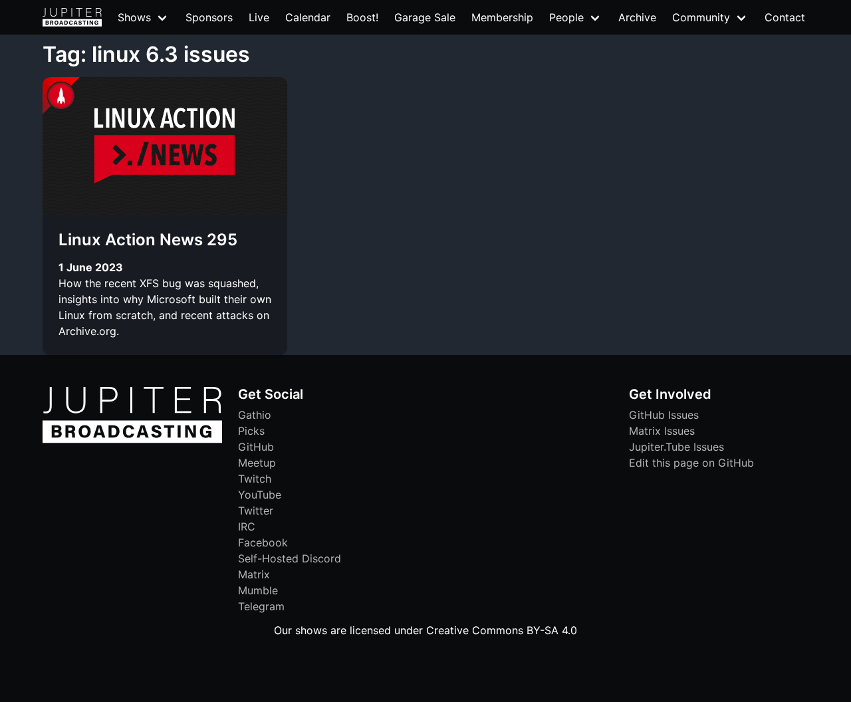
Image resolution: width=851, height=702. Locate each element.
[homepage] (72, 17)
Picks (251, 430)
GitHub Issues (664, 414)
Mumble (258, 590)
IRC (246, 526)
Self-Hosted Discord (289, 558)
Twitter (255, 510)
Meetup (257, 462)
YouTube (259, 494)
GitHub (256, 446)
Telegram (261, 606)
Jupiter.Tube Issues (676, 446)
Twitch (254, 478)
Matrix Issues (662, 430)
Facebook (263, 542)
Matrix (254, 574)
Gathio (254, 414)
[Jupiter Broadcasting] (132, 439)
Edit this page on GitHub (691, 462)
